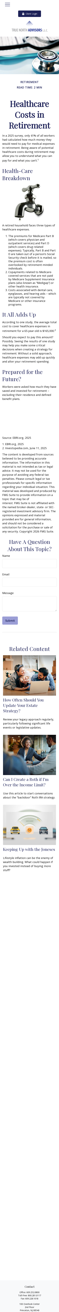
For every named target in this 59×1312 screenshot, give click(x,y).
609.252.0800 (32, 1292)
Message (8, 593)
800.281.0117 (34, 1295)
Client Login (31, 13)
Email (5, 574)
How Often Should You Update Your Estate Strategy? (23, 705)
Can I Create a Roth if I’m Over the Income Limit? (26, 782)
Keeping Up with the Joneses (29, 849)
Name (6, 556)
